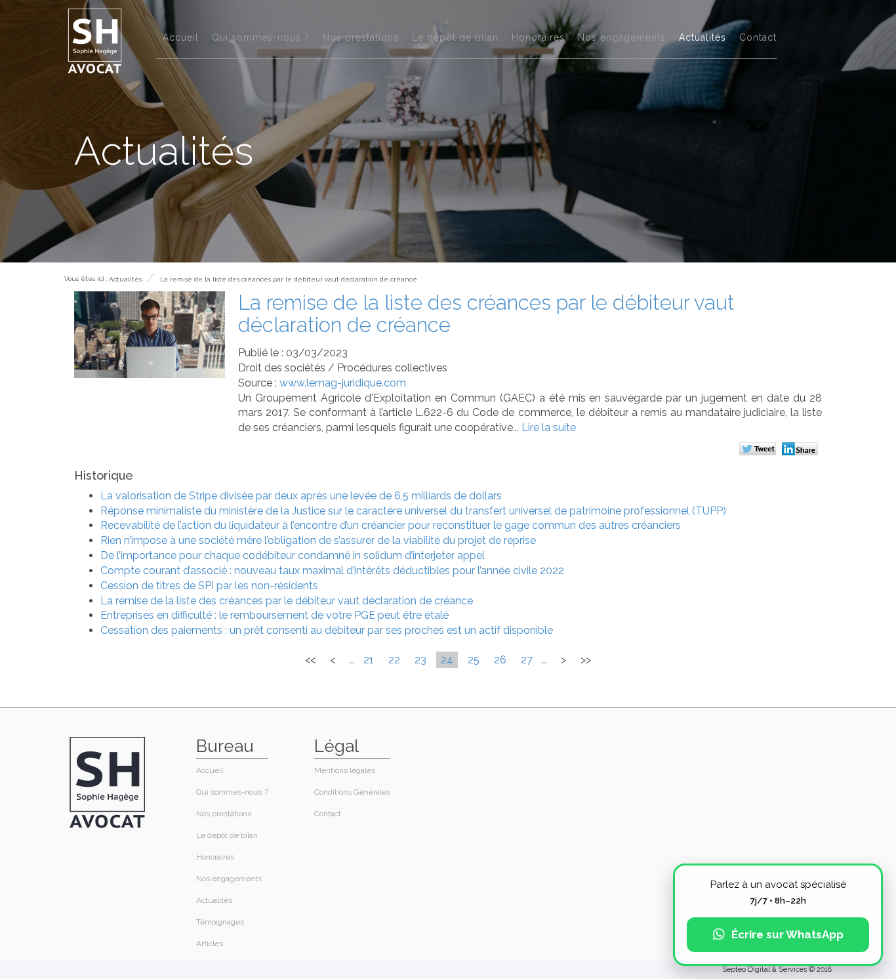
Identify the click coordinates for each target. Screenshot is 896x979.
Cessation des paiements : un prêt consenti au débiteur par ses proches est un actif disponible (326, 630)
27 (527, 660)
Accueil (181, 37)
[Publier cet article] (759, 450)
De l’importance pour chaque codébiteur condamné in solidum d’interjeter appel (292, 555)
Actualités (702, 37)
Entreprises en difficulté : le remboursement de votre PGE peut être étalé (274, 615)
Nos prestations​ (361, 37)
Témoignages (220, 922)
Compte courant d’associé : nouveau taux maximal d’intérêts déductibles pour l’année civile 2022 (332, 570)
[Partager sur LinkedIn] (802, 450)
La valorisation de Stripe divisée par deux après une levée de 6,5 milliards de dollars (301, 496)
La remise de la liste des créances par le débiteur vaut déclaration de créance (288, 279)
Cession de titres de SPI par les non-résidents (209, 585)
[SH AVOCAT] (94, 40)
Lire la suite (548, 427)
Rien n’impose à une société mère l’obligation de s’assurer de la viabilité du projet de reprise (318, 540)
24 (447, 660)
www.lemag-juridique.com (342, 383)
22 (394, 660)
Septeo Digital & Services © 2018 (777, 969)
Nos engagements (622, 37)
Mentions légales (344, 770)
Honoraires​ (538, 37)
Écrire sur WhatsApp (787, 934)
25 (473, 660)
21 (368, 660)
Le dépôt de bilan (455, 37)
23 (420, 660)
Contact (758, 37)
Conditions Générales (352, 792)
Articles (209, 943)
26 (500, 660)
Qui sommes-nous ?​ (261, 37)
